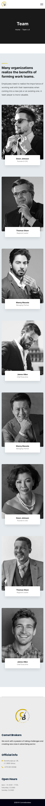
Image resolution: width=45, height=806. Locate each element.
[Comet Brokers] (4, 4)
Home (17, 30)
